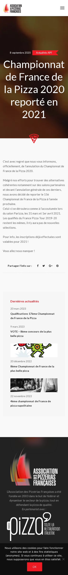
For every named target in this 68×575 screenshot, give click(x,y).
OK (34, 566)
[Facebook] (38, 265)
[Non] (63, 559)
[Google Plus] (50, 265)
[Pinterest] (57, 265)
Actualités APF (44, 52)
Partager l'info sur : (20, 265)
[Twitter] (43, 265)
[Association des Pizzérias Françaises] (12, 8)
